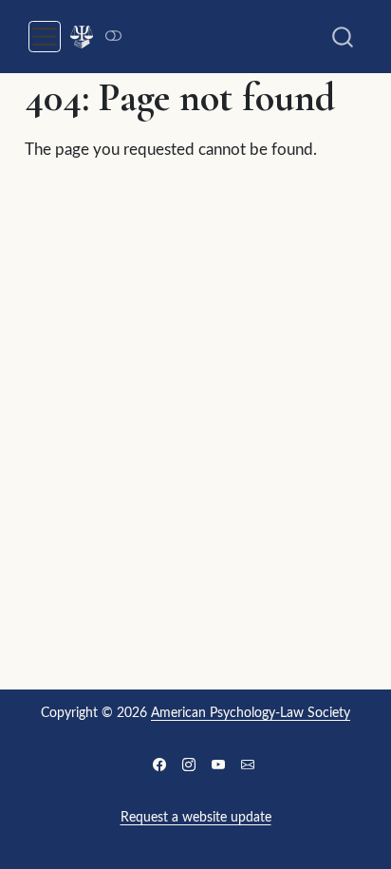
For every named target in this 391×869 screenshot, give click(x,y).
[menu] (44, 37)
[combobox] (344, 36)
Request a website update (196, 817)
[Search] (343, 36)
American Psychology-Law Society (250, 713)
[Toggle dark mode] (113, 36)
